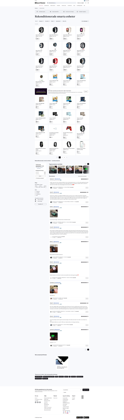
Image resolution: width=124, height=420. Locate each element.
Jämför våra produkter (47, 408)
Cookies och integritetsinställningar (66, 402)
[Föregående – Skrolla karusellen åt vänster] (86, 164)
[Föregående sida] (57, 157)
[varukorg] (88, 3)
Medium (73, 399)
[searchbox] (62, 3)
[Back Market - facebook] (38, 402)
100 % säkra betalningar (66, 410)
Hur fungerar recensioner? (40, 178)
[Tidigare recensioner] (86, 350)
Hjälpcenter (46, 405)
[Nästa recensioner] (88, 350)
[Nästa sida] (67, 157)
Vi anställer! (36, 400)
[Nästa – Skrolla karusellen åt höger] (88, 164)
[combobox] (36, 21)
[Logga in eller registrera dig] (86, 3)
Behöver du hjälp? (81, 2)
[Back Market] (40, 2)
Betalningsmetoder (47, 400)
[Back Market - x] (40, 402)
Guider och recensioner (47, 407)
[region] (69, 169)
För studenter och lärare (38, 399)
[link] (86, 91)
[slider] (35, 187)
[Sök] (47, 3)
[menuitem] (46, 5)
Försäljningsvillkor (65, 399)
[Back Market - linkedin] (35, 402)
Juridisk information (66, 406)
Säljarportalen (46, 399)
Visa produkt (71, 187)
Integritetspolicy (65, 400)
